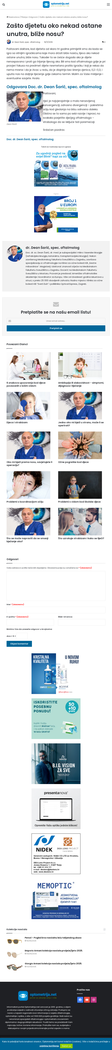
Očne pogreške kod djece (73, 462)
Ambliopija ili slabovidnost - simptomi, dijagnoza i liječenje (81, 384)
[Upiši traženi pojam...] (3, 5)
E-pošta (17, 616)
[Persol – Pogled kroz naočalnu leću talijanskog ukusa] (15, 941)
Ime (15, 604)
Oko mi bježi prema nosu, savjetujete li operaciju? (29, 463)
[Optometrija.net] (56, 4)
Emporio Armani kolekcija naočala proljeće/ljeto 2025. (54, 950)
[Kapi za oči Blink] (56, 185)
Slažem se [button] (66, 1046)
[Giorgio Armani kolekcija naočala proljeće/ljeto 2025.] (15, 967)
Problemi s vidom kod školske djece (79, 501)
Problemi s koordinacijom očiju (25, 501)
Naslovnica (13, 17)
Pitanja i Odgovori (29, 17)
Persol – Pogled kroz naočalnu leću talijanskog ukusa (53, 937)
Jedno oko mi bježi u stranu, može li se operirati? (81, 424)
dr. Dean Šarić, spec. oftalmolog (52, 247)
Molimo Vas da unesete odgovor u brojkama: (29, 629)
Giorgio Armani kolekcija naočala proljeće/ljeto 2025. (53, 963)
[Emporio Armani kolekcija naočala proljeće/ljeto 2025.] (15, 954)
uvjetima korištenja (49, 1046)
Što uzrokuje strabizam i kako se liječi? (81, 538)
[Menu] (108, 5)
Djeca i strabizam (17, 422)
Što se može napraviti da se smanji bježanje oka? (27, 540)
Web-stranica (65, 616)
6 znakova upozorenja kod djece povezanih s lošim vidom (26, 384)
